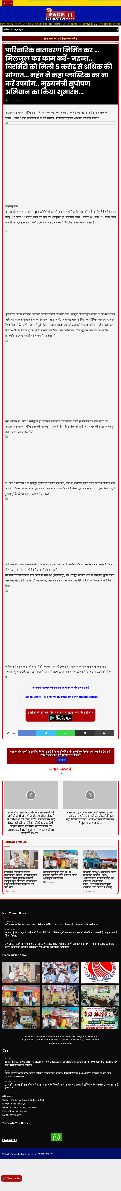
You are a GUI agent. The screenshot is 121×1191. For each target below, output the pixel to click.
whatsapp (56, 1137)
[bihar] (60, 14)
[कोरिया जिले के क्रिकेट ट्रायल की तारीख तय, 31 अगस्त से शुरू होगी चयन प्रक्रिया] (100, 972)
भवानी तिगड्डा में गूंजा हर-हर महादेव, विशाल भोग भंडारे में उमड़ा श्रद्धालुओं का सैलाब (60, 875)
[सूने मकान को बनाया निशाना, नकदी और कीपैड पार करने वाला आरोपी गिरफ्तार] (61, 995)
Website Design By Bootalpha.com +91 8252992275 (27, 1154)
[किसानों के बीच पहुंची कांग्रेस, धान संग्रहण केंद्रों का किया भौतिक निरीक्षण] (21, 995)
